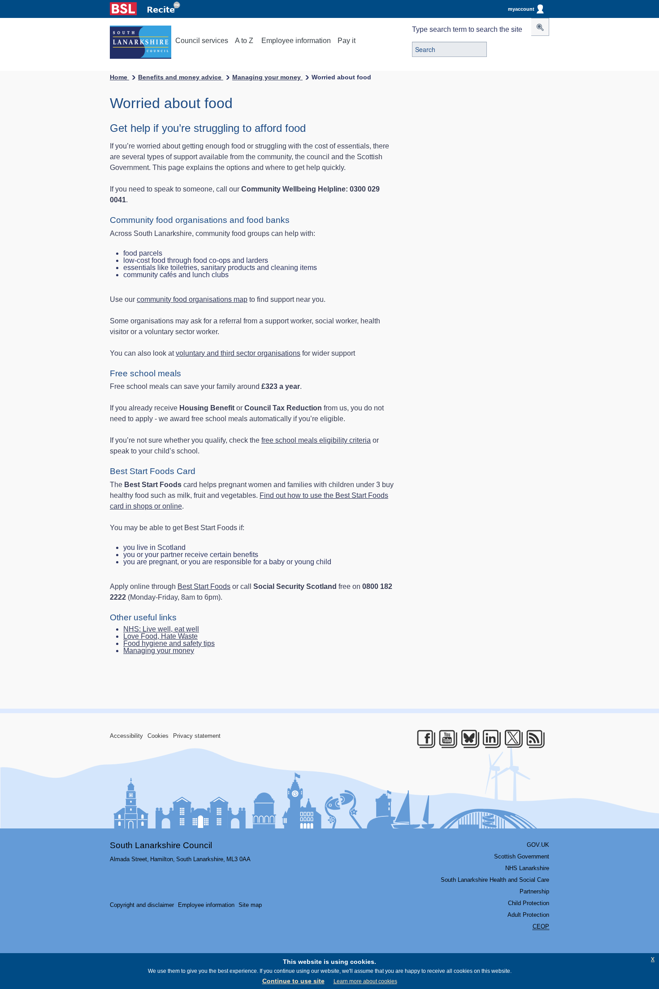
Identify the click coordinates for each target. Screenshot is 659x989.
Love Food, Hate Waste (160, 636)
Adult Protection (528, 914)
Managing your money (267, 77)
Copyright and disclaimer (142, 905)
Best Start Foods (204, 586)
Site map (250, 905)
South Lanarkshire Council (161, 845)
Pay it (347, 40)
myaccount (521, 9)
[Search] (540, 27)
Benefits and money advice (180, 77)
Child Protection (528, 903)
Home (119, 77)
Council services (201, 40)
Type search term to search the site (467, 29)
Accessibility (126, 735)
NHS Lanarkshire (527, 868)
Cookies (158, 735)
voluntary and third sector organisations (238, 353)
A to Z (244, 40)
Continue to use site (293, 981)
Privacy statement (197, 735)
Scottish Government (521, 856)
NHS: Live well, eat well (161, 629)
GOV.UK (538, 844)
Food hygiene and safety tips (169, 643)
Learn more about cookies (365, 981)
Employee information (296, 40)
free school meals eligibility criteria (316, 440)
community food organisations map (192, 299)
